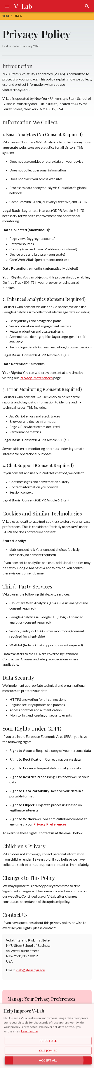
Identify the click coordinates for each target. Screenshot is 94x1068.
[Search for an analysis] (87, 6)
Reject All (48, 1041)
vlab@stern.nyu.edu (30, 970)
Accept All (48, 1060)
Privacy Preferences (36, 378)
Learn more (29, 1031)
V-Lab (23, 6)
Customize (48, 1050)
